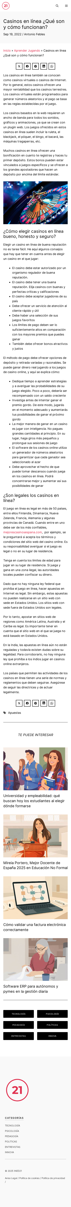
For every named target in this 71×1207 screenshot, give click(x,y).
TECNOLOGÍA (19, 1014)
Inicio (7, 50)
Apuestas (14, 712)
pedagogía (11, 1136)
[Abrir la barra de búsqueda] (57, 6)
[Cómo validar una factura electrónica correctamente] (35, 916)
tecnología (12, 1125)
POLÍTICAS (52, 1025)
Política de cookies (29, 1178)
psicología (12, 1131)
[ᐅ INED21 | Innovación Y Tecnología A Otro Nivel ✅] (6, 6)
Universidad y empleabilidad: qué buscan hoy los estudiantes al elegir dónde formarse (34, 801)
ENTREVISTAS (18, 1036)
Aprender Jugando (27, 50)
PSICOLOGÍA (52, 1014)
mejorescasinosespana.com (22, 532)
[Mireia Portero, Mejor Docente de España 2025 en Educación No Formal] (35, 855)
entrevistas (12, 1147)
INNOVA (52, 1036)
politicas (11, 1141)
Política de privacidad (53, 1178)
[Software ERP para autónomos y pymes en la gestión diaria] (35, 978)
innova (9, 1152)
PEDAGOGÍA (18, 1025)
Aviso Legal (11, 1178)
